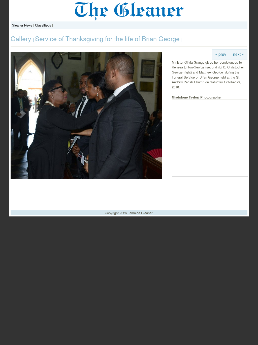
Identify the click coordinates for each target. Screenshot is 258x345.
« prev (220, 54)
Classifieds (43, 25)
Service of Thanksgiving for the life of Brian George (107, 38)
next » (238, 54)
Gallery (22, 38)
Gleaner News (22, 25)
